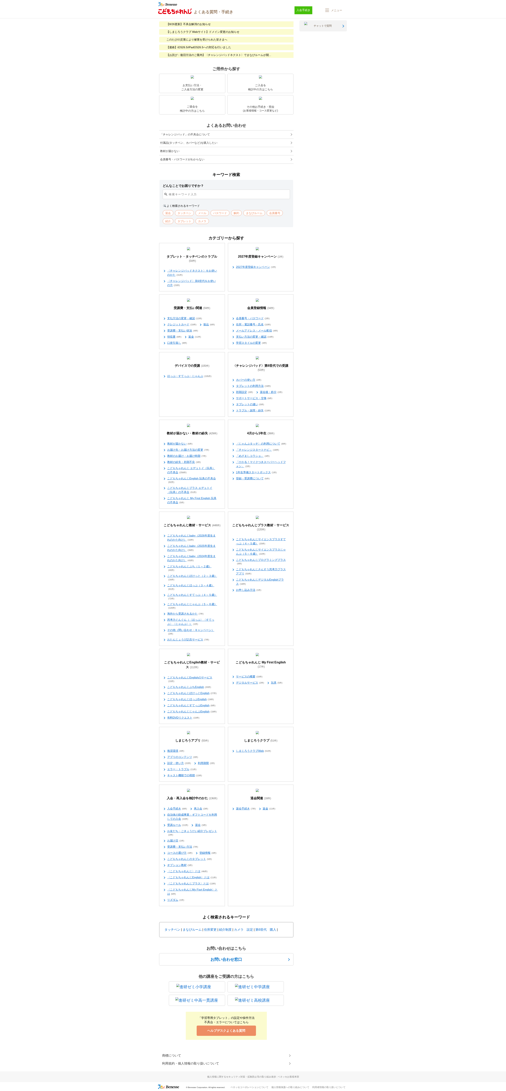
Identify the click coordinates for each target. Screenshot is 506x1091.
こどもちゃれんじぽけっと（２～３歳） (192, 577)
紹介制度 (225, 929)
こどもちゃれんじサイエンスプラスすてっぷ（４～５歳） (261, 541)
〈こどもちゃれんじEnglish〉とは (192, 877)
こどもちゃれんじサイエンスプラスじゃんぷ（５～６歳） (261, 551)
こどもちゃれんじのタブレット (189, 859)
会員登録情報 (260, 308)
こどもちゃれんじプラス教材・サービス (260, 527)
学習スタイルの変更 (251, 342)
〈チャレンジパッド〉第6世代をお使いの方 (191, 283)
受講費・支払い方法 (182, 846)
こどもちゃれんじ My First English (261, 664)
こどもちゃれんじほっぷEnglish (190, 699)
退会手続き (246, 808)
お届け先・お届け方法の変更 (188, 449)
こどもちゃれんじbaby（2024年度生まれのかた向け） (191, 558)
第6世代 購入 (265, 929)
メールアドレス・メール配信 (257, 330)
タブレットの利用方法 (253, 385)
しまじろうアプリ (192, 740)
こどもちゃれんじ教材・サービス (192, 525)
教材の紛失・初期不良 (184, 462)
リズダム (175, 899)
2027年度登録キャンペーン (260, 256)
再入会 (201, 808)
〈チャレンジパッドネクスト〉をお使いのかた (192, 272)
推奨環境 (175, 750)
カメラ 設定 (243, 929)
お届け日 (175, 840)
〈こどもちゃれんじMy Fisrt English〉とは (192, 891)
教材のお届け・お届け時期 (186, 455)
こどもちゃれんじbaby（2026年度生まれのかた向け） (191, 537)
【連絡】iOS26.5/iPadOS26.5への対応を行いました (198, 47)
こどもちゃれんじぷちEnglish (189, 687)
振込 (209, 324)
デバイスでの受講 (192, 365)
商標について (171, 1055)
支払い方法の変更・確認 (255, 336)
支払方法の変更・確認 (184, 318)
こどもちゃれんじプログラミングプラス (261, 561)
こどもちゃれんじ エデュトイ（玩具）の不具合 (191, 470)
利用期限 (206, 763)
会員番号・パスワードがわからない (182, 159)
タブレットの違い (250, 404)
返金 (194, 336)
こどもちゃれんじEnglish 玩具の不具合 (191, 480)
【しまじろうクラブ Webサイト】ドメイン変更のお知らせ (202, 31)
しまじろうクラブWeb (253, 750)
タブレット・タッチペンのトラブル (192, 258)
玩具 (276, 682)
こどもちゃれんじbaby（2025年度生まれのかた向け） (191, 548)
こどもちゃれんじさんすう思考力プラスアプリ (261, 571)
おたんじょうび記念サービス (188, 639)
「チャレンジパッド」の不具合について (185, 134)
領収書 (174, 336)
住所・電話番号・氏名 (253, 324)
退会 (201, 825)
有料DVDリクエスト (183, 717)
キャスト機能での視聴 (184, 775)
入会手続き (177, 808)
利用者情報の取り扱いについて (329, 1087)
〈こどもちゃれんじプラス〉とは (191, 883)
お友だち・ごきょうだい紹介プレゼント (192, 832)
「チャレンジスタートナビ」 (257, 449)
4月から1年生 (260, 433)
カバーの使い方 (248, 379)
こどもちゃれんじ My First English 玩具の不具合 (191, 500)
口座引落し (177, 342)
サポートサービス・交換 (254, 398)
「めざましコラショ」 (253, 455)
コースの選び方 (180, 852)
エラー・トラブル (181, 769)
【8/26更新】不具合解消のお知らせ (188, 24)
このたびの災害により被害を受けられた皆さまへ (196, 39)
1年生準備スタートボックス (256, 472)
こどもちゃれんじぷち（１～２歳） (189, 568)
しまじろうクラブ (260, 740)
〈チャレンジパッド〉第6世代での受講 (260, 367)
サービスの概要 (249, 676)
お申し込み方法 (248, 589)
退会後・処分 (271, 392)
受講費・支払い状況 (182, 330)
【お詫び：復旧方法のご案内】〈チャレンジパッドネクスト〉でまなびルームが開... (218, 55)
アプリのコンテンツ (182, 757)
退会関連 (260, 798)
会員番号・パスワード (253, 318)
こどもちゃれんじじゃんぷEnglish (192, 711)
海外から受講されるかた (185, 613)
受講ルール (177, 825)
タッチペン (172, 929)
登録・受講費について (253, 478)
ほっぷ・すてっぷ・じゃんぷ (189, 376)
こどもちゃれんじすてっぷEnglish (191, 705)
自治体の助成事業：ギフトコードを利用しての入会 (192, 816)
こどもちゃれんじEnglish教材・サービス (192, 665)
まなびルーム (192, 929)
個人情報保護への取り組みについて (290, 1087)
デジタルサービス (250, 682)
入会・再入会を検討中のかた (192, 798)
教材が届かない (169, 151)
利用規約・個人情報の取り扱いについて (190, 1063)
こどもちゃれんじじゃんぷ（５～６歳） (192, 606)
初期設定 (244, 392)
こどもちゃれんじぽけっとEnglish (192, 693)
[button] (333, 10)
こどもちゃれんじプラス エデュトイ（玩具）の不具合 (189, 490)
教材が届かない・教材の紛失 (192, 433)
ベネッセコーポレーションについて (249, 1087)
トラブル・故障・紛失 (253, 410)
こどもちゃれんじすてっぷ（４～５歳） (192, 596)
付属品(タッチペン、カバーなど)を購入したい (188, 142)
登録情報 (207, 852)
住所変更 (210, 929)
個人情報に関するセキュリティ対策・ (253, 1076)
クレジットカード (181, 324)
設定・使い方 (179, 763)
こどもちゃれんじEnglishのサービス (189, 679)
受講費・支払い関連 (192, 308)
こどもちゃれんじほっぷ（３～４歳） (190, 587)
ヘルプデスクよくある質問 (226, 1030)
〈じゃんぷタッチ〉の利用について (261, 443)
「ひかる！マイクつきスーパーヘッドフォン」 (261, 464)
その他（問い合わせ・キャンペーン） (190, 631)
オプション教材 (180, 865)
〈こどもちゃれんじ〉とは (187, 871)
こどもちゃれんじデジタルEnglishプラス (260, 581)
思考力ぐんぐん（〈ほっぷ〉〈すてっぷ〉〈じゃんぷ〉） (190, 621)
